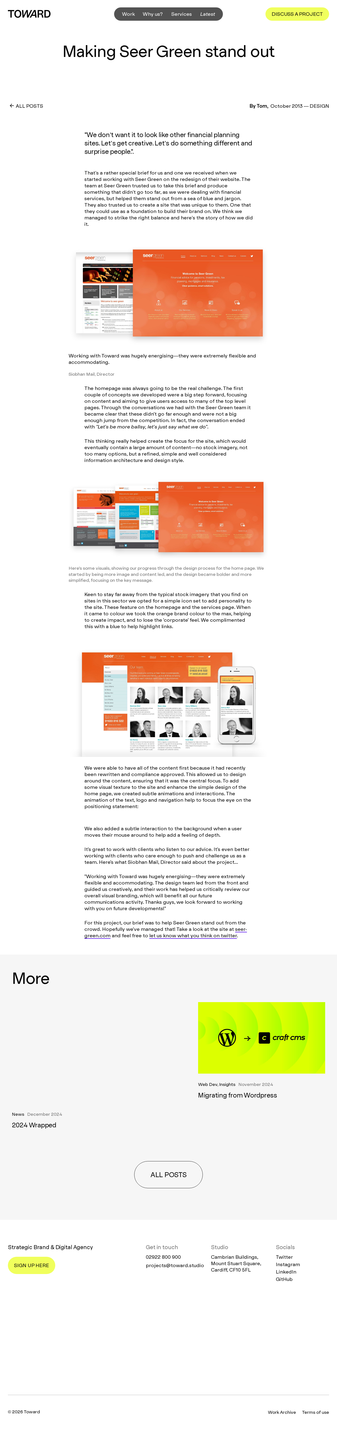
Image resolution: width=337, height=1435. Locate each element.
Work (128, 14)
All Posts (29, 106)
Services (181, 14)
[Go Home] (29, 14)
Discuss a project (297, 14)
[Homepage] (168, 1339)
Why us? (153, 14)
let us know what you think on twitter (193, 935)
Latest (207, 14)
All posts (168, 1174)
